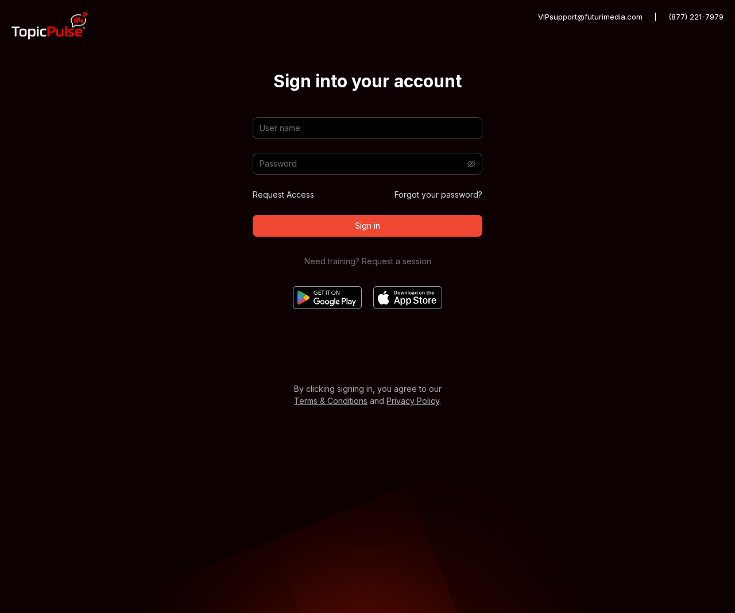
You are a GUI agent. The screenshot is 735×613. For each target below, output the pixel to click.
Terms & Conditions (331, 401)
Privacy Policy (412, 401)
